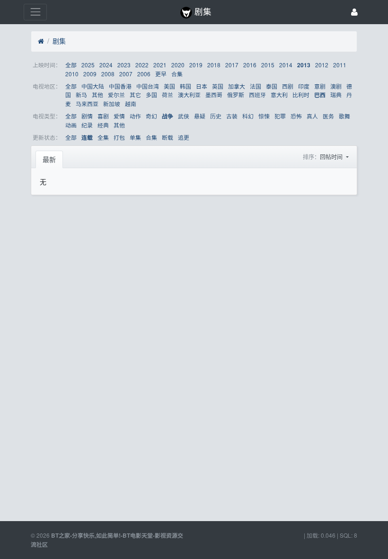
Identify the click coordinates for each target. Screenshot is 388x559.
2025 (88, 65)
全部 (71, 65)
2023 (124, 65)
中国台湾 (147, 86)
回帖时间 (332, 157)
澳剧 (336, 86)
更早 (161, 74)
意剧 (320, 86)
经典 (103, 125)
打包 (119, 137)
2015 (267, 65)
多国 (151, 94)
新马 (81, 94)
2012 (321, 65)
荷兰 (167, 94)
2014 (285, 65)
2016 (249, 65)
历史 (215, 116)
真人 (312, 116)
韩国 (185, 86)
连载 (87, 138)
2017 (231, 65)
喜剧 (103, 116)
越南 (130, 103)
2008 (108, 74)
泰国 (271, 86)
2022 (142, 65)
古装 (232, 116)
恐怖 (296, 116)
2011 (339, 65)
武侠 (183, 116)
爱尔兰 (116, 94)
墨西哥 (213, 94)
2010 (72, 74)
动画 (71, 125)
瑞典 (336, 94)
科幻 (248, 116)
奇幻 (151, 116)
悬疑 (199, 116)
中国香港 (120, 86)
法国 (255, 86)
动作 (135, 116)
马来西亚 (87, 103)
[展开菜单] (35, 12)
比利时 (300, 94)
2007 (125, 74)
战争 (167, 116)
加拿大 (236, 86)
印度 (303, 86)
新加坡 (111, 103)
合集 (177, 74)
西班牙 (257, 94)
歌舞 (344, 116)
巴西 (320, 95)
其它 (135, 94)
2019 (196, 65)
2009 (90, 74)
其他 (97, 94)
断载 (167, 137)
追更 (183, 137)
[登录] (354, 12)
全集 (103, 137)
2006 (143, 74)
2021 (160, 65)
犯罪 (280, 116)
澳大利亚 (189, 94)
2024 (106, 65)
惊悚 (264, 116)
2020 (178, 65)
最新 (49, 159)
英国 (217, 86)
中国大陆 (92, 86)
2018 (213, 65)
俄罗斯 (235, 94)
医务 (328, 116)
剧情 (87, 116)
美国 (169, 86)
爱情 (119, 116)
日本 (201, 86)
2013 (303, 65)
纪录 (87, 125)
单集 (135, 137)
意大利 (279, 94)
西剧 (287, 86)
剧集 (59, 40)
